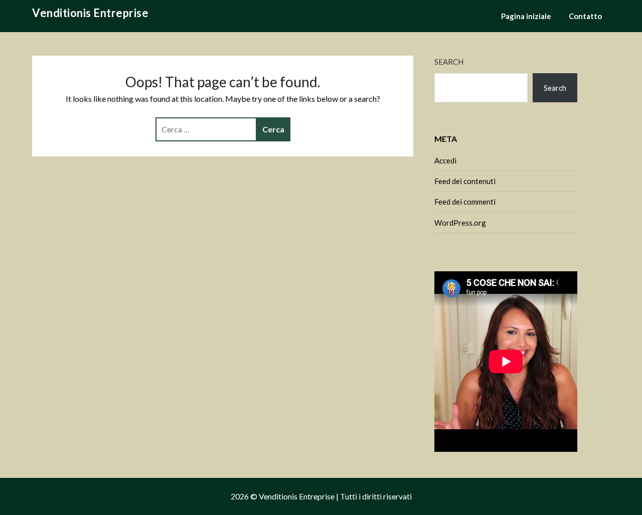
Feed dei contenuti (465, 181)
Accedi (445, 160)
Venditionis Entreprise (90, 13)
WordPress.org (460, 222)
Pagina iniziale (526, 16)
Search (448, 61)
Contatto (585, 16)
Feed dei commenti (465, 201)
